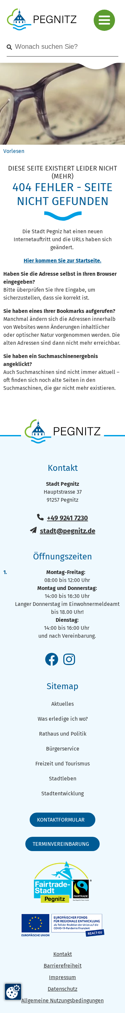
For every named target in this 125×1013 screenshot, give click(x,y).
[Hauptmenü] (104, 20)
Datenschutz (62, 989)
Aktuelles (62, 704)
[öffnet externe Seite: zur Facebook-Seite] (51, 660)
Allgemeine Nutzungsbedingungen (62, 1000)
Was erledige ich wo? (63, 719)
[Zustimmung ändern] (13, 992)
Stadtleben (62, 778)
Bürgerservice (62, 749)
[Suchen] (9, 47)
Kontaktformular (61, 820)
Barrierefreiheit (63, 966)
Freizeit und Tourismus (62, 763)
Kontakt (62, 954)
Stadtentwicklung (62, 793)
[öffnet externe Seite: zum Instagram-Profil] (69, 660)
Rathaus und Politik (62, 734)
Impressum (62, 977)
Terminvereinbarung (61, 844)
